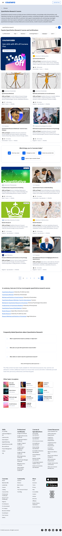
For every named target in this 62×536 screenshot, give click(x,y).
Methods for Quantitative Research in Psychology (15, 303)
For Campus (4, 508)
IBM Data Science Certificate (21, 464)
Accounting (4, 431)
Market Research (6, 311)
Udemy (3, 517)
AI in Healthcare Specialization (36, 444)
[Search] (59, 27)
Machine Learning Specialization (36, 459)
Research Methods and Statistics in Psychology (14, 316)
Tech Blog (19, 492)
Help (34, 489)
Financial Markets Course (36, 455)
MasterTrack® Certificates (5, 498)
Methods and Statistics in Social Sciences (12, 297)
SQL (3, 453)
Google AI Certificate (22, 433)
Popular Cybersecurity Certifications (53, 463)
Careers (4, 487)
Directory (35, 498)
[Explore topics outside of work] (31, 158)
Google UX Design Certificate (21, 453)
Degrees (4, 501)
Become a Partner (6, 510)
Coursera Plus (5, 492)
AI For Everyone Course (38, 441)
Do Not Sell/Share (36, 507)
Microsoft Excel (5, 446)
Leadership (4, 485)
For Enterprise (5, 504)
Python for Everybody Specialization (37, 466)
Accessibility (35, 492)
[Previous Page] (20, 278)
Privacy (34, 487)
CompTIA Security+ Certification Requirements (52, 444)
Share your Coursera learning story (52, 467)
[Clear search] (56, 27)
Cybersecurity (5, 437)
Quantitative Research (8, 292)
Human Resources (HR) (7, 444)
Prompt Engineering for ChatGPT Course (38, 462)
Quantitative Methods (8, 295)
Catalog (4, 489)
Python (3, 451)
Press (34, 480)
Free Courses (5, 515)
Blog (18, 487)
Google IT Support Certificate (21, 444)
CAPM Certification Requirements (52, 434)
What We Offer (5, 483)
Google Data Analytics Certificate (22, 440)
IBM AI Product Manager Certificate (22, 460)
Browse (6, 8)
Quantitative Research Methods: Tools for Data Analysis (16, 300)
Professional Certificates (5, 494)
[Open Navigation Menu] (3, 2)
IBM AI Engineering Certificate (21, 456)
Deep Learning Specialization (36, 447)
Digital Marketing (6, 442)
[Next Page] (42, 278)
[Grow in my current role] (46, 153)
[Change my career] (29, 153)
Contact (34, 494)
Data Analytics (5, 439)
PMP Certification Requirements (51, 460)
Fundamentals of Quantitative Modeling (12, 305)
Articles (34, 496)
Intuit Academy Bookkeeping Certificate (20, 469)
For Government (6, 506)
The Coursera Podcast (22, 489)
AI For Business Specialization (36, 438)
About (3, 480)
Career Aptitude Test (52, 431)
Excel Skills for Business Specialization (38, 451)
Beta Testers (20, 485)
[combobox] (28, 27)
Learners (19, 480)
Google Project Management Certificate (20, 448)
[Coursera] (10, 2)
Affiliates (34, 501)
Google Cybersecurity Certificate (22, 436)
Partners (19, 483)
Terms (34, 485)
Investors (35, 483)
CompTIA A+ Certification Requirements (51, 439)
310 (39, 278)
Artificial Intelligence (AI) (6, 434)
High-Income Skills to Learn (52, 452)
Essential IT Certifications (51, 448)
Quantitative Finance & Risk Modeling (11, 308)
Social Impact (5, 513)
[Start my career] (14, 153)
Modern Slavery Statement (36, 503)
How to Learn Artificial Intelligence (53, 456)
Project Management (7, 449)
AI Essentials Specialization (36, 434)
